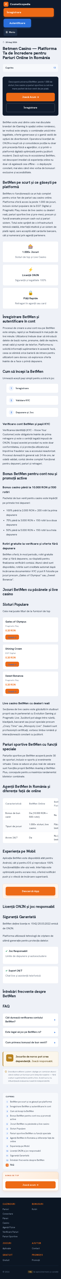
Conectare (8, 1213)
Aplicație (7, 1248)
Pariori (6, 1209)
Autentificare (17, 23)
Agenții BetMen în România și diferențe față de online (32, 1140)
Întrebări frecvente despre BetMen (27, 1160)
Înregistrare (14, 12)
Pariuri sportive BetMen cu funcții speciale (30, 1133)
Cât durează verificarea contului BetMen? (24, 1019)
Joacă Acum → (30, 97)
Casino (6, 1223)
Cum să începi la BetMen (22, 1111)
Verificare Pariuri (10, 1232)
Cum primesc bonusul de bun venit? (26, 1042)
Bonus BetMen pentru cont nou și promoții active (30, 1117)
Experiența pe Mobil (19, 1146)
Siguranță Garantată (19, 1155)
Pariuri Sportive (10, 1236)
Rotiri (34, 1209)
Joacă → (12, 637)
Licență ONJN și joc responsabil (25, 1150)
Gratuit (6, 1260)
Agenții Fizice (9, 1227)
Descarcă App (30, 891)
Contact (36, 1248)
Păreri (5, 1218)
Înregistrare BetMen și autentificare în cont (30, 1106)
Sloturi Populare (18, 1128)
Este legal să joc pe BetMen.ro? (23, 1032)
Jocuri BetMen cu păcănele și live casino (29, 1124)
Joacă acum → (30, 1184)
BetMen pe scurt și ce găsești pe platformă (31, 1101)
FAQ (12, 1164)
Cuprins (30, 67)
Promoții (36, 1260)
